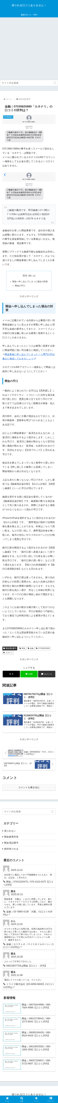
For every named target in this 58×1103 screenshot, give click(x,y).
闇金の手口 (20, 285)
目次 (25, 275)
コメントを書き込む (29, 787)
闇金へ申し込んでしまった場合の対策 (30, 281)
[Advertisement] (29, 49)
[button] (55, 83)
